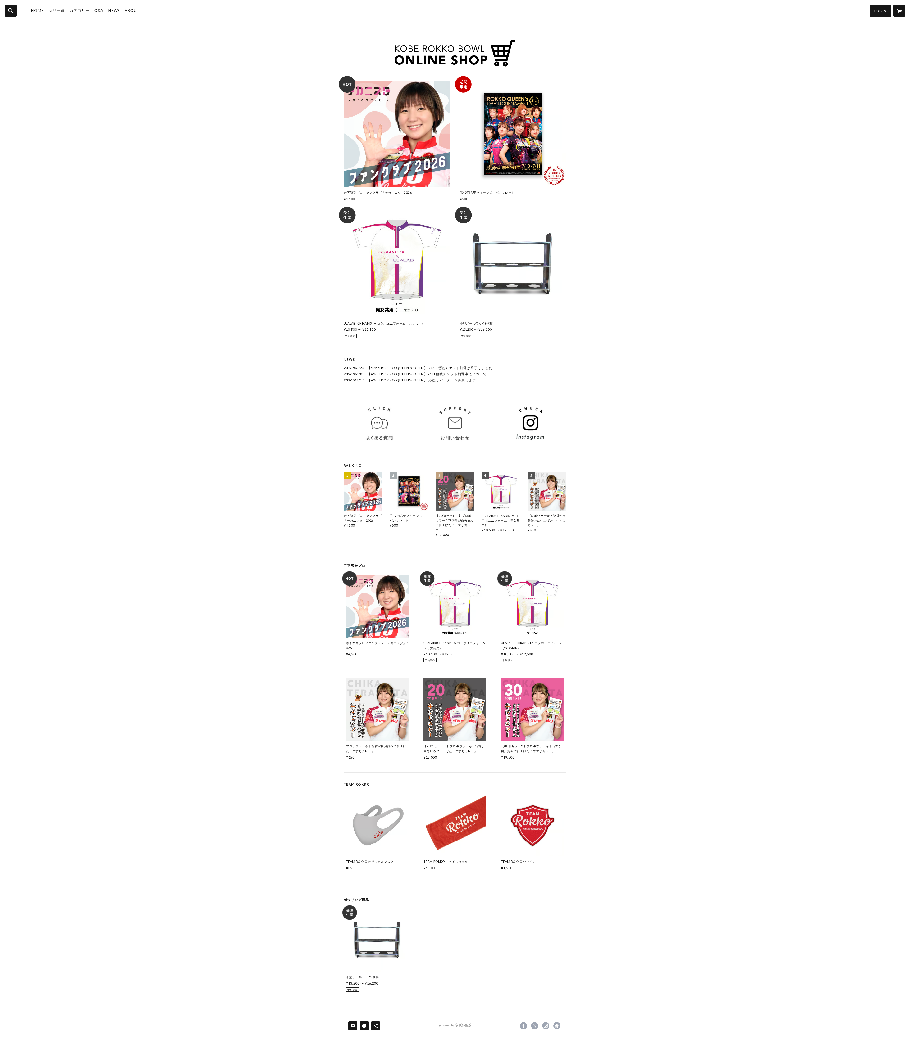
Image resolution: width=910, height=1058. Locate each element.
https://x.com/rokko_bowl (534, 1025)
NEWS (114, 10)
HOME (37, 10)
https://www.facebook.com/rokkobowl (523, 1025)
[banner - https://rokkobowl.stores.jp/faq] (379, 423)
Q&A (98, 10)
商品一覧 (57, 10)
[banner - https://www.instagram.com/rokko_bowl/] (530, 423)
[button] (880, 11)
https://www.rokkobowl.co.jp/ (556, 1025)
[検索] (11, 11)
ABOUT (132, 10)
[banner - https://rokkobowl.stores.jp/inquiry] (455, 423)
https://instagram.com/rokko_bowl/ (545, 1025)
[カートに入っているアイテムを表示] (899, 11)
